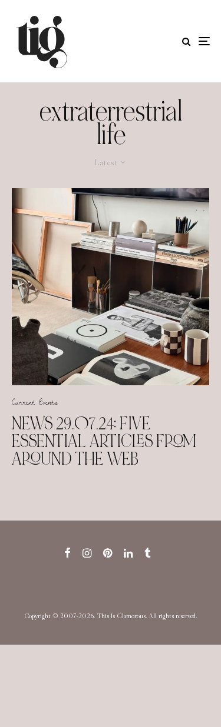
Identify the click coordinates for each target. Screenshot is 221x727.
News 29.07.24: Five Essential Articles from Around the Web (104, 441)
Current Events (35, 402)
